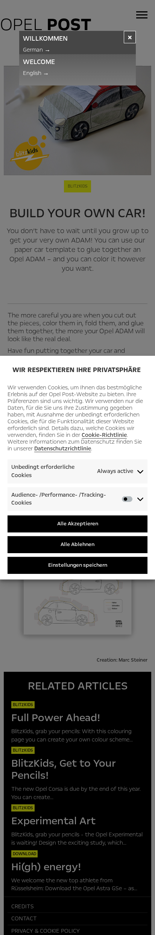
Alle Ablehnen (77, 544)
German (36, 49)
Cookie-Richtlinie (104, 435)
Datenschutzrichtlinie (62, 448)
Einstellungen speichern (77, 565)
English (36, 73)
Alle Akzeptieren (77, 523)
